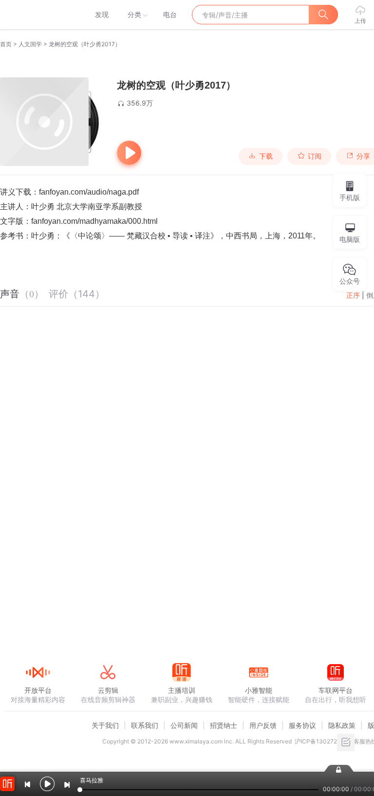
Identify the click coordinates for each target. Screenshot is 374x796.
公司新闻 (184, 725)
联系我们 (144, 725)
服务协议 (302, 725)
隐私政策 (341, 725)
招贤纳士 (223, 725)
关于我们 (105, 725)
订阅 (314, 156)
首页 (6, 44)
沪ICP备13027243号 (323, 741)
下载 (266, 156)
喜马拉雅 (37, 14)
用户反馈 (263, 725)
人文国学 (30, 44)
